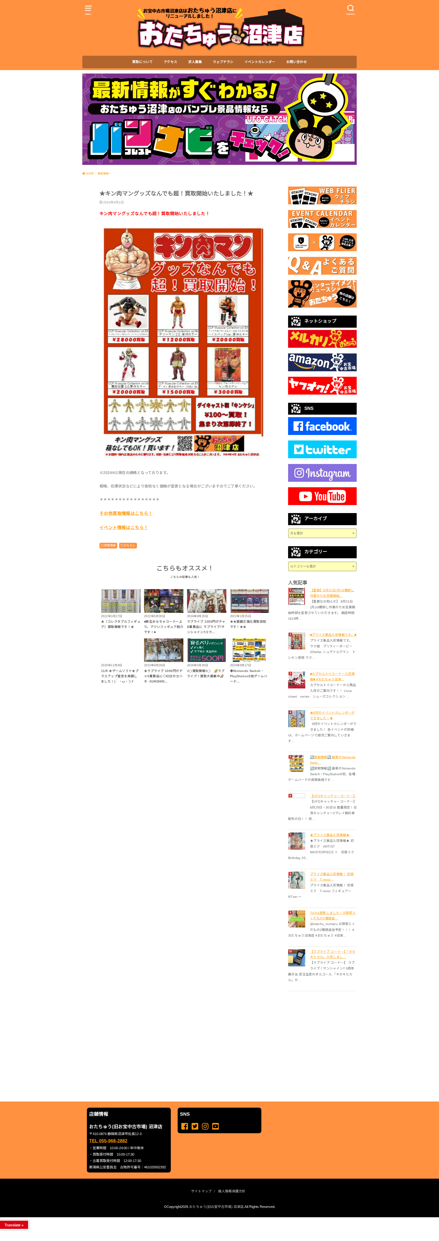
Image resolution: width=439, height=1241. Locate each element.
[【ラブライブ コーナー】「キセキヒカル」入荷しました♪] (297, 957)
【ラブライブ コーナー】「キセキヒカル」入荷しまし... (332, 954)
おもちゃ (129, 545)
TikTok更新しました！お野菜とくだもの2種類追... (333, 915)
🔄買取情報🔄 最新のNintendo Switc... (333, 759)
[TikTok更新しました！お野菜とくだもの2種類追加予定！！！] (297, 918)
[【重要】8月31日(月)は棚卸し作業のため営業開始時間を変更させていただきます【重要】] (297, 596)
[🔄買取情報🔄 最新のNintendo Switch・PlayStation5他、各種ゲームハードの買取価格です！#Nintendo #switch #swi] (297, 763)
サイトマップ (201, 1191)
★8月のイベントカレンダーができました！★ (332, 715)
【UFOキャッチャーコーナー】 (333, 796)
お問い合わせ (296, 62)
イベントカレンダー (259, 62)
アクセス (170, 62)
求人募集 (195, 62)
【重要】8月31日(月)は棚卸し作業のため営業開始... (332, 593)
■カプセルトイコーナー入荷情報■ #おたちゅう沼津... (332, 676)
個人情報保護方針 (232, 1191)
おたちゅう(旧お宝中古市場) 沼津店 (216, 1207)
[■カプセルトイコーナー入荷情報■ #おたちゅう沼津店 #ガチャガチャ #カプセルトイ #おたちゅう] (297, 679)
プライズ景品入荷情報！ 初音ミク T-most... (332, 876)
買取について (142, 62)
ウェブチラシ (223, 62)
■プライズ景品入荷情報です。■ (333, 635)
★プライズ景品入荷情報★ (329, 835)
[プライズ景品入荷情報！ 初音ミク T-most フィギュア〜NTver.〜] (297, 880)
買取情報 (110, 545)
